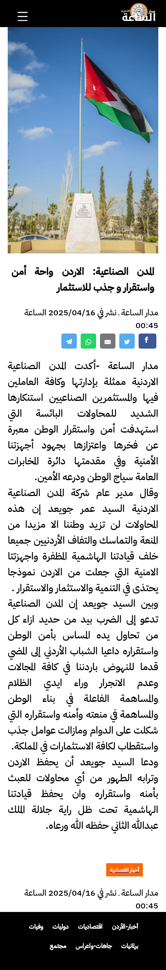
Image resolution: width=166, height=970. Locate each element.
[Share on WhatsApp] (88, 341)
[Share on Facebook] (147, 341)
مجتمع (58, 946)
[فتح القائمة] (23, 6)
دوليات (61, 926)
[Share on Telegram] (69, 341)
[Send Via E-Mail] (107, 341)
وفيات (36, 926)
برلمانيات (129, 946)
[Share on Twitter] (127, 341)
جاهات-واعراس (94, 946)
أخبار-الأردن (125, 926)
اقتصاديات (90, 926)
